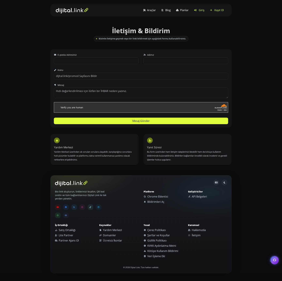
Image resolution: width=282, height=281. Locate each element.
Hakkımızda (198, 230)
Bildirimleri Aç (155, 202)
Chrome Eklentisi (157, 196)
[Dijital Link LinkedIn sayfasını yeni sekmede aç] (98, 207)
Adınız (150, 54)
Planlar (184, 10)
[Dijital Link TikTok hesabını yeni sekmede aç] (90, 207)
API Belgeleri (199, 196)
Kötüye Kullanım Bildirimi (162, 251)
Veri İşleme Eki (156, 256)
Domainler (109, 235)
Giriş (201, 10)
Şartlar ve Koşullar (158, 235)
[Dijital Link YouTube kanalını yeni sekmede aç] (58, 207)
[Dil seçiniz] (216, 182)
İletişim (196, 235)
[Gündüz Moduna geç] (224, 182)
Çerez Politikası (156, 230)
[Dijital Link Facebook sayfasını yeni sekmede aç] (66, 207)
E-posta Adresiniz (67, 54)
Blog (168, 10)
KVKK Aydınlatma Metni (161, 246)
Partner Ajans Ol (68, 240)
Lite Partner (65, 235)
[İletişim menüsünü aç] (275, 260)
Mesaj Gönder (141, 121)
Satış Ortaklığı (67, 230)
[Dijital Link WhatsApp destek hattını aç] (58, 215)
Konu (60, 70)
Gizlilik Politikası (157, 240)
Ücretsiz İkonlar (112, 240)
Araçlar (151, 10)
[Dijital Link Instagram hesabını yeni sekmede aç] (82, 207)
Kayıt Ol (219, 10)
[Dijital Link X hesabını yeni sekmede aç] (74, 207)
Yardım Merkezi (112, 230)
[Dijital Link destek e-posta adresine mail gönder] (66, 215)
